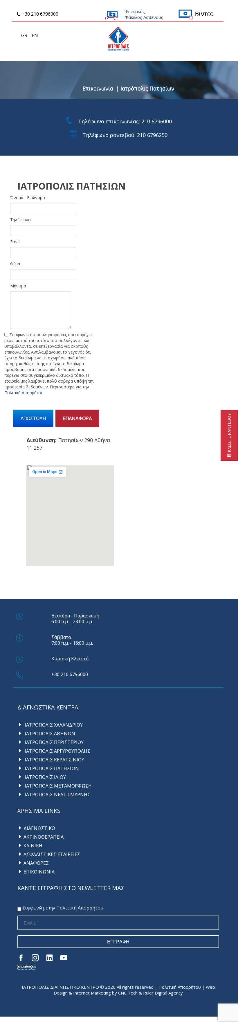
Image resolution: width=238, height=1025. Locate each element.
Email (15, 241)
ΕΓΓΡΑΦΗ (118, 941)
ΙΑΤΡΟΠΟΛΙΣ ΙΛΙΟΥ (45, 777)
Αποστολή (33, 418)
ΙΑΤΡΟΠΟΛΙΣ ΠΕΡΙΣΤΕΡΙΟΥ (54, 742)
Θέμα (15, 263)
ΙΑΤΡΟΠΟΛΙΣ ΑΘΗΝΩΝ (49, 733)
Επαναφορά (77, 418)
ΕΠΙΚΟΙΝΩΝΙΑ (39, 872)
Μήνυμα (18, 286)
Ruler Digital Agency (163, 993)
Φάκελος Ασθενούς (144, 17)
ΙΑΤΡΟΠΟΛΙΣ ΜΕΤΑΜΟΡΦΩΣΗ (58, 786)
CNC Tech (128, 993)
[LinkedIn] (49, 957)
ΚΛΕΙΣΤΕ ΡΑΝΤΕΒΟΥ (229, 433)
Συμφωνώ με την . (63, 908)
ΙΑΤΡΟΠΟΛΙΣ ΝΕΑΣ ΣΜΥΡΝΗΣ (57, 794)
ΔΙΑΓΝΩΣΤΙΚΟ (39, 828)
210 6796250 (152, 134)
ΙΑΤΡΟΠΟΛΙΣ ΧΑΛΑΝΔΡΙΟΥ (53, 725)
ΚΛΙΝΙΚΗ (33, 846)
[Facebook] (21, 957)
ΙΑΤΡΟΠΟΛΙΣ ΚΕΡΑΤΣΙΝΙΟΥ (54, 760)
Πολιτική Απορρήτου (24, 392)
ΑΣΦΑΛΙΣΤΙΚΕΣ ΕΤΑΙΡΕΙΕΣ (52, 854)
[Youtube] (63, 957)
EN (35, 35)
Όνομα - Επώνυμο (27, 197)
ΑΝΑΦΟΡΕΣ (36, 863)
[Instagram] (35, 957)
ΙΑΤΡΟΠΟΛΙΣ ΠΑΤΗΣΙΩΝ (51, 768)
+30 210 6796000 (39, 14)
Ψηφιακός (135, 11)
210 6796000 (156, 121)
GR (24, 35)
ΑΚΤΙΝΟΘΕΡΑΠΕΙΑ (44, 837)
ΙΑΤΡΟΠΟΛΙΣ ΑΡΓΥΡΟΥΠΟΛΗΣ (57, 751)
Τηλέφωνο (20, 219)
